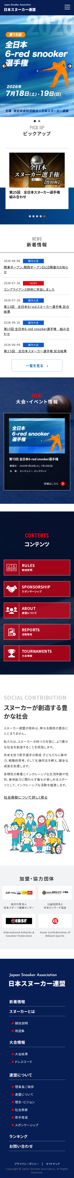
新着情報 (17, 1001)
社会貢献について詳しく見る (26, 797)
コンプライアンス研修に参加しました (29, 289)
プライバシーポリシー (26, 1164)
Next (69, 66)
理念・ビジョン (25, 1102)
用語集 (20, 1030)
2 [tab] (39, 121)
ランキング (18, 1136)
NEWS (33, 283)
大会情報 (17, 1042)
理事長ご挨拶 (24, 1086)
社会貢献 (21, 1109)
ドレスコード (23, 1061)
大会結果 (21, 1054)
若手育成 (21, 1117)
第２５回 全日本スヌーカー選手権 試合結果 (35, 351)
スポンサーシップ (27, 1125)
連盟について (20, 1075)
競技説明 (21, 1023)
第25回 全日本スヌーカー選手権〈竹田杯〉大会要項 (35, 194)
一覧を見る (34, 365)
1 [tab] (35, 121)
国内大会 (33, 261)
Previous (4, 66)
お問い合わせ (21, 1146)
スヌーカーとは (22, 1011)
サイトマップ (53, 1164)
